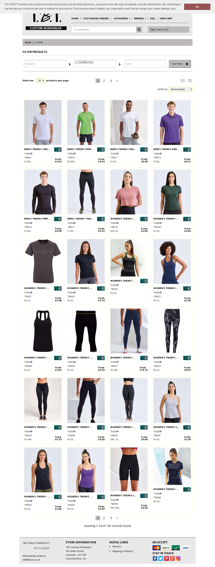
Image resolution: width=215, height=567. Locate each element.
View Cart (166, 18)
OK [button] (197, 7)
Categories (120, 18)
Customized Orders (96, 18)
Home (75, 18)
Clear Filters (177, 64)
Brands (139, 18)
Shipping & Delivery (122, 551)
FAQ (152, 18)
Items (159, 29)
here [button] (173, 8)
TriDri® (39, 42)
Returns (116, 546)
